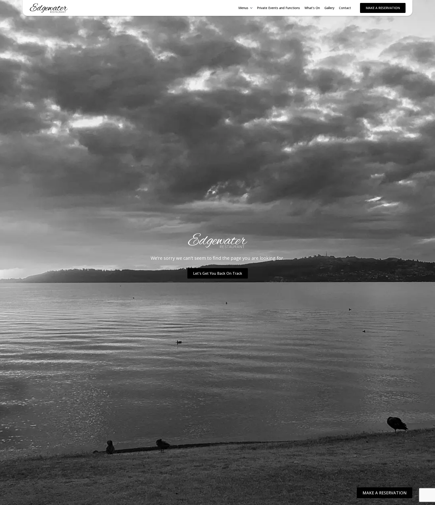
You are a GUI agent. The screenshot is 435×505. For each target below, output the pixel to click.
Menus (243, 8)
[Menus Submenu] (251, 8)
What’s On (312, 8)
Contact (345, 8)
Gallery (329, 8)
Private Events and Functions (278, 8)
